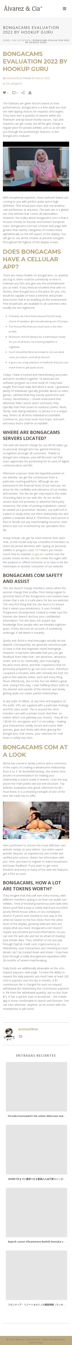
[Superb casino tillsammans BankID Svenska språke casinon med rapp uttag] (36, 1212)
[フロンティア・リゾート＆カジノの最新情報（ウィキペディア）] (36, 1275)
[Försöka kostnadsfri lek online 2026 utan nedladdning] (36, 1087)
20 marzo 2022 (41, 78)
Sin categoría (21, 40)
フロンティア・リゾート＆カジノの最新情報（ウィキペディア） (37, 1304)
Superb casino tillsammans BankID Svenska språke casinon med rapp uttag (37, 1241)
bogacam (38, 554)
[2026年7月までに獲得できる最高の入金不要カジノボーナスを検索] (36, 1149)
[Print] (31, 92)
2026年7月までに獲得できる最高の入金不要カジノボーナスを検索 (37, 1179)
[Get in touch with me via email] (20, 1036)
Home (6, 40)
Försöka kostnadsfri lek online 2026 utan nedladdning (37, 1116)
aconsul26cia (14, 78)
